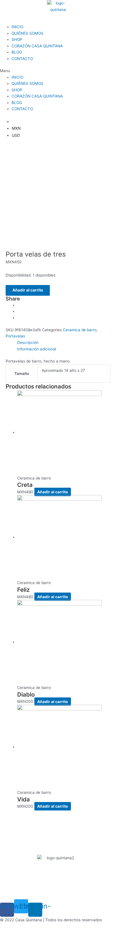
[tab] (63, 342)
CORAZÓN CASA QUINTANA (37, 46)
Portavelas (15, 336)
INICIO (17, 27)
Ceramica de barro (80, 330)
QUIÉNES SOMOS (27, 33)
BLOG (17, 52)
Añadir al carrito (27, 290)
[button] (58, 71)
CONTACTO (22, 58)
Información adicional (36, 349)
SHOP (17, 39)
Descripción (28, 342)
